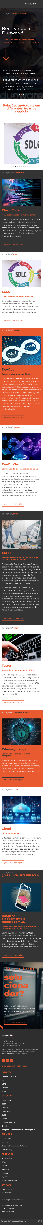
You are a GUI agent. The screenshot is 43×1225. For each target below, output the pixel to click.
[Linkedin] (7, 1060)
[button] (19, 94)
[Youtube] (11, 1060)
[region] (21, 1210)
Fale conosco (7, 1190)
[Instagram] (3, 1060)
